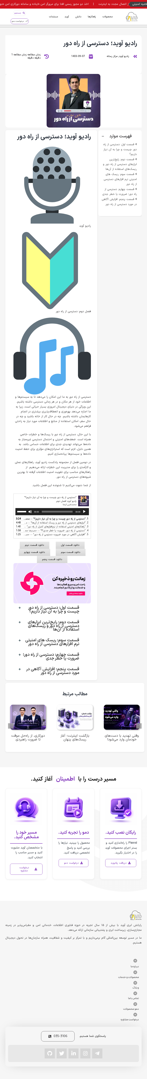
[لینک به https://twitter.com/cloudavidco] (62, 1053)
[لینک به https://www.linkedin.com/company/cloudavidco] (73, 1053)
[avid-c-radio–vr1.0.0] (73, 75)
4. (55, 531)
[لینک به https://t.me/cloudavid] (97, 1053)
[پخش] (84, 511)
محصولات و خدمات (128, 977)
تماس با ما (133, 998)
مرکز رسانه (112, 56)
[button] (120, 136)
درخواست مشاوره (130, 1019)
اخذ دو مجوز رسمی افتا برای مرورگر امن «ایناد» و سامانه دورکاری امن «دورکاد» (62, 4)
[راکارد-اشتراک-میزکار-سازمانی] (52, 564)
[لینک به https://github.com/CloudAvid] (50, 1053)
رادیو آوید (124, 56)
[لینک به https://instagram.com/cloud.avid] (85, 1053)
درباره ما (135, 966)
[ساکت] (30, 511)
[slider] (22, 511)
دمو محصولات (131, 1009)
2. (55, 523)
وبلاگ (135, 988)
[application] (52, 511)
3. (55, 527)
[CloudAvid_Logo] (132, 13)
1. (55, 519)
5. (55, 534)
